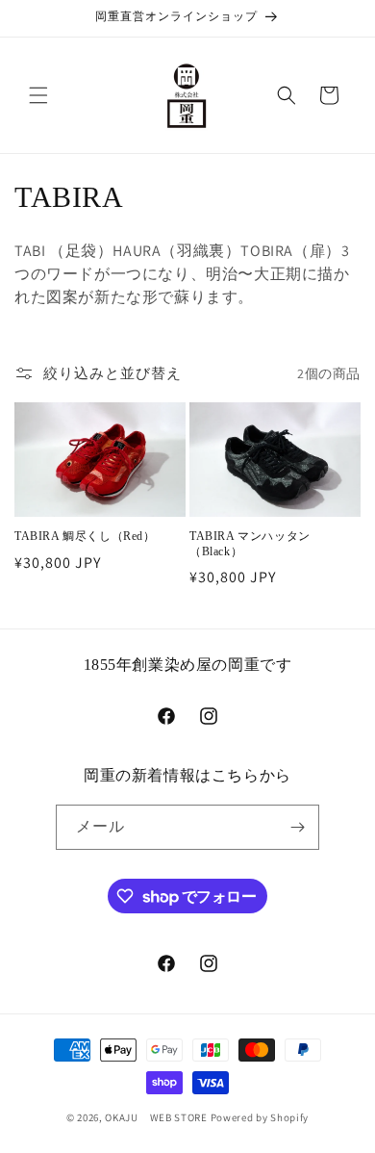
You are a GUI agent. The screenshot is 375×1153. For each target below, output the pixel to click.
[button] (38, 95)
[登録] (297, 827)
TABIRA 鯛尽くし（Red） (85, 536)
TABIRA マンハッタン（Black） (250, 543)
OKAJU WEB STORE (157, 1117)
